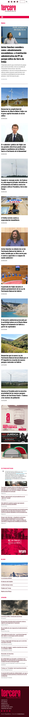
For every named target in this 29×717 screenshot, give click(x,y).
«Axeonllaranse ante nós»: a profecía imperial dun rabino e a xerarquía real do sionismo (13, 635)
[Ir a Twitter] (11, 2)
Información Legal (7, 706)
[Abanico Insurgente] (14, 454)
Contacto (4, 700)
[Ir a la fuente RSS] (17, 2)
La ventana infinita (6, 578)
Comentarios (5, 705)
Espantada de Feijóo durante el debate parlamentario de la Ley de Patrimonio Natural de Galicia (13, 289)
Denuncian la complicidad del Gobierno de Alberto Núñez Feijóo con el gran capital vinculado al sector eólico (14, 112)
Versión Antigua (6, 708)
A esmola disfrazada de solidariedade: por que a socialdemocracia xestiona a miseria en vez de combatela (14, 674)
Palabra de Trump (6, 588)
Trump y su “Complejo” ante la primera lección (13, 668)
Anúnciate (4, 703)
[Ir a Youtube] (14, 2)
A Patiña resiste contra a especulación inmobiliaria (10, 219)
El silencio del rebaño (7, 581)
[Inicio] (8, 8)
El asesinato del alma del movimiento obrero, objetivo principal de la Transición (13, 622)
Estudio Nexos (20, 714)
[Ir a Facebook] (8, 2)
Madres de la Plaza (6, 591)
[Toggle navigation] (2, 17)
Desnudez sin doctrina (7, 653)
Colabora (4, 701)
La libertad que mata (7, 585)
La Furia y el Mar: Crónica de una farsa (11, 616)
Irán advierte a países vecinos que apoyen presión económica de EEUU (12, 503)
